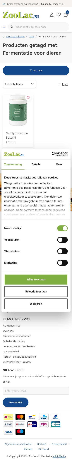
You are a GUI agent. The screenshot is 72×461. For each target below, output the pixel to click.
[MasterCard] (20, 417)
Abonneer (15, 402)
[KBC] (44, 417)
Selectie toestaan (36, 291)
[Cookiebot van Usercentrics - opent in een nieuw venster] (52, 154)
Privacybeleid (59, 444)
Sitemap (27, 449)
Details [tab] (36, 164)
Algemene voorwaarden (18, 444)
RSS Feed (43, 449)
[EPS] (44, 424)
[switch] (62, 240)
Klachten (41, 444)
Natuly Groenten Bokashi (17, 135)
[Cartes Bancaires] (55, 424)
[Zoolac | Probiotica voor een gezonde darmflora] (21, 14)
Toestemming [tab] (13, 164)
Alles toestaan (36, 279)
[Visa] (8, 432)
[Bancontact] (32, 417)
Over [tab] (59, 164)
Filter (37, 70)
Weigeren (36, 303)
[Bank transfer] (8, 424)
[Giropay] (32, 424)
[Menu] (4, 27)
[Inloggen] (51, 14)
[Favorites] (58, 14)
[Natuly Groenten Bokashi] (18, 110)
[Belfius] (20, 424)
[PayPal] (55, 417)
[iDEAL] (8, 417)
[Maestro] (20, 432)
